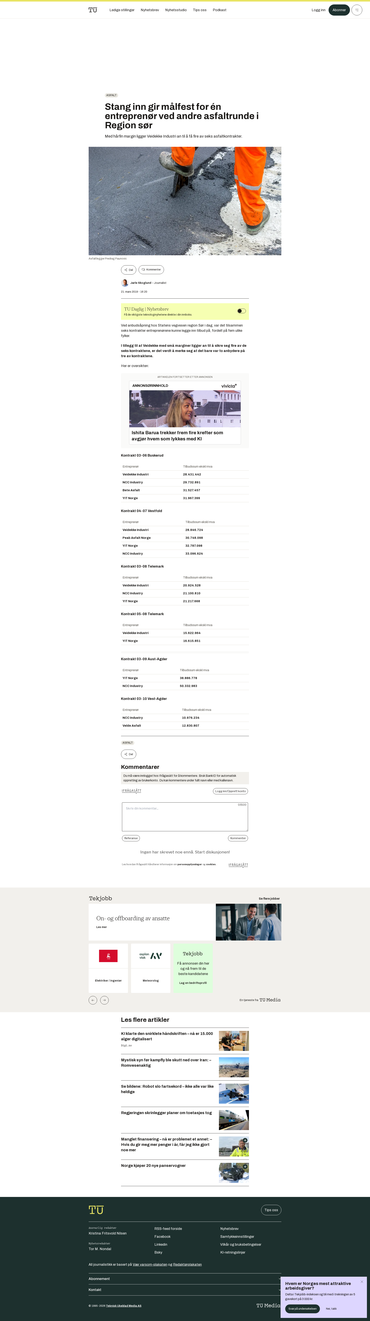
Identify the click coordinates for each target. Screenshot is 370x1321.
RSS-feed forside (168, 1229)
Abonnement (99, 1279)
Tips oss (271, 1210)
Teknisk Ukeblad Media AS (123, 1305)
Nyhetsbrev (229, 1229)
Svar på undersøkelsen (302, 1308)
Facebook (162, 1237)
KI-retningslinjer (232, 1252)
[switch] (241, 311)
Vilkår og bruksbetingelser (240, 1244)
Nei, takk (331, 1308)
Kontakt (95, 1290)
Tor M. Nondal (100, 1249)
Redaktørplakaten (187, 1264)
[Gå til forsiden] (93, 10)
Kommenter (153, 269)
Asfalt (111, 95)
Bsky (158, 1252)
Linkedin (160, 1244)
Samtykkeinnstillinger (237, 1237)
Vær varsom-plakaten (150, 1264)
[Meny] (357, 10)
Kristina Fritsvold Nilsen (108, 1233)
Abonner (339, 10)
